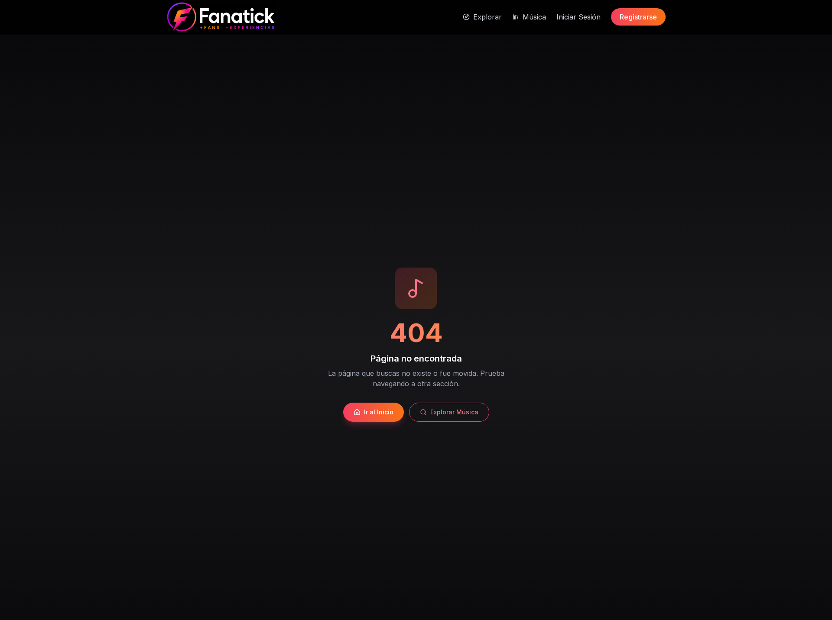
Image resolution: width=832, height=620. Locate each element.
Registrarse (638, 17)
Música (534, 17)
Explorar (487, 17)
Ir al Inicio (378, 412)
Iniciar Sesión (578, 17)
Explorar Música (454, 412)
